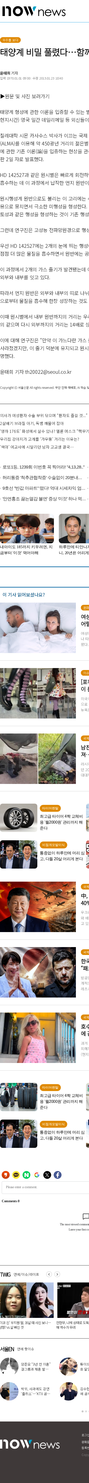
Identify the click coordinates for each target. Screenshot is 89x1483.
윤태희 (5, 73)
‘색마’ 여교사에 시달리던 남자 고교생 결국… (37, 447)
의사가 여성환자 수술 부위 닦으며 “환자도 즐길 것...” (44, 415)
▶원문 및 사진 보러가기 (24, 96)
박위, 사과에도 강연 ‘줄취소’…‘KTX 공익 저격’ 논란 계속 (35, 1393)
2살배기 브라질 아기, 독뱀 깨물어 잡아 (32, 423)
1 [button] (83, 1411)
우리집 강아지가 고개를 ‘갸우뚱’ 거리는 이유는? (39, 439)
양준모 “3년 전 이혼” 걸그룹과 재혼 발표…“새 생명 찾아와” (36, 1369)
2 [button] (86, 1411)
